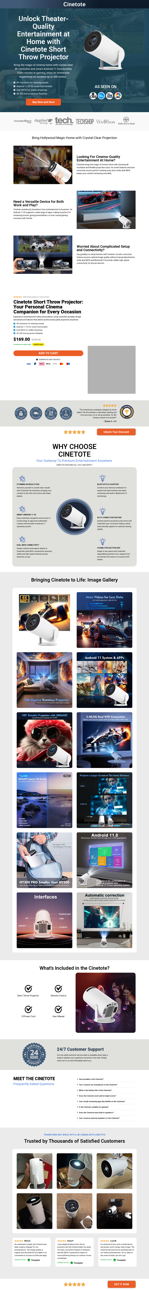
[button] (38, 344)
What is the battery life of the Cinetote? (95, 1090)
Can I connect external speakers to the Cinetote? (99, 1118)
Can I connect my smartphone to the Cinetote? (98, 1085)
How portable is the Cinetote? (91, 1079)
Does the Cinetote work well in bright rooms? (97, 1096)
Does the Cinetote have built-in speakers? (96, 1113)
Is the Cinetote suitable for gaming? (94, 1107)
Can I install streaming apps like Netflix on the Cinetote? (102, 1101)
